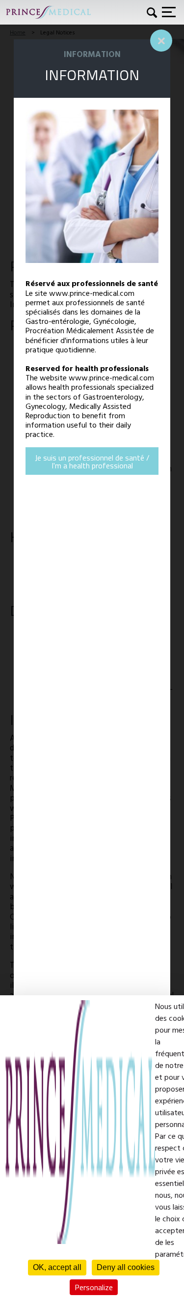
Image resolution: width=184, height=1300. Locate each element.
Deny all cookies (126, 1267)
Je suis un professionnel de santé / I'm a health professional (92, 461)
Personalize (94, 1287)
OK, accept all (57, 1267)
